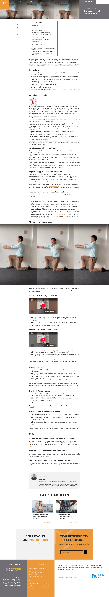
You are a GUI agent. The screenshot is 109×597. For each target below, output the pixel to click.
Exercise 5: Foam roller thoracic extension (41, 44)
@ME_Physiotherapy (35, 543)
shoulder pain (75, 65)
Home (4, 16)
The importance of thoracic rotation (92, 12)
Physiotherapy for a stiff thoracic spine (41, 32)
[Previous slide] (12, 593)
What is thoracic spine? (37, 27)
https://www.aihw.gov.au (36, 443)
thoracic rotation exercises (59, 214)
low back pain (64, 65)
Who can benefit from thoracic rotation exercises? (43, 51)
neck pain (50, 65)
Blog (25, 1)
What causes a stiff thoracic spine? (40, 30)
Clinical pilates (53, 186)
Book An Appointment (33, 1)
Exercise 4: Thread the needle (39, 43)
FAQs (33, 46)
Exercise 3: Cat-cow (36, 41)
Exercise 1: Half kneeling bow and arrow (41, 37)
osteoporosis (60, 160)
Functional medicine (47, 522)
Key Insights (35, 25)
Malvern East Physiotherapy (68, 89)
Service (13, 1)
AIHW (30, 446)
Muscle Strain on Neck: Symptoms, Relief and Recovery (40, 516)
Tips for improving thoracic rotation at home (42, 34)
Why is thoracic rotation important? (40, 28)
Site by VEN (73, 577)
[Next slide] (15, 593)
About (19, 1)
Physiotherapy (94, 8)
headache (56, 65)
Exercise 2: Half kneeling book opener (41, 39)
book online (54, 363)
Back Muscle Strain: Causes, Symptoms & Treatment (65, 516)
